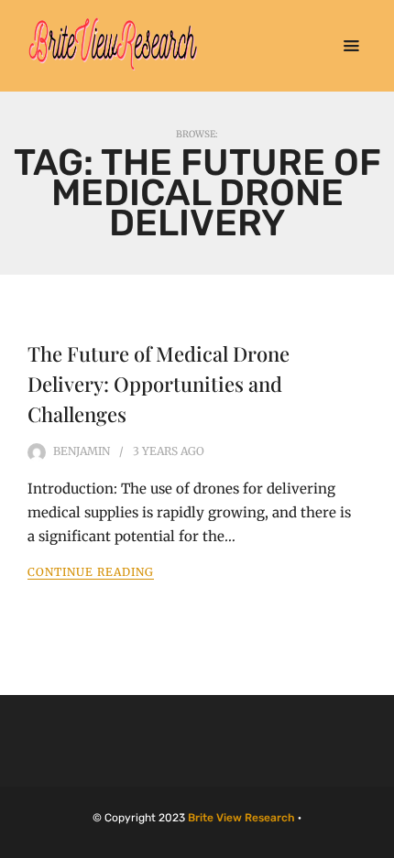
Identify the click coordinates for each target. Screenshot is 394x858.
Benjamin (81, 451)
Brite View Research (241, 817)
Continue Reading (90, 572)
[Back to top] (375, 839)
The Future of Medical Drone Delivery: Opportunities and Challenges (158, 384)
